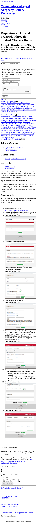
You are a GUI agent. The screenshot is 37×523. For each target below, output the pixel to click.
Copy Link (16, 139)
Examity (26, 120)
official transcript (10, 167)
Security (32, 106)
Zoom (12, 137)
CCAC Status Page (19, 118)
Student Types (5, 110)
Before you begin (10, 149)
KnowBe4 (4, 123)
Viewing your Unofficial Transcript (15, 159)
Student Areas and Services (24, 108)
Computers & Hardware (8, 104)
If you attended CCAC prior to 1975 (15, 147)
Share (9, 139)
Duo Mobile (14, 120)
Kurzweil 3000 (11, 123)
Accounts (3, 103)
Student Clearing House (8, 115)
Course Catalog (5, 120)
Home (2, 99)
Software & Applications (8, 101)
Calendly (23, 116)
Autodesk (18, 116)
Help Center (18, 122)
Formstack (32, 120)
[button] (18, 18)
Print (4, 139)
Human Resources (24, 106)
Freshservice (15, 106)
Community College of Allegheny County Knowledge (15, 9)
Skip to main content (7, 1)
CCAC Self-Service (7, 118)
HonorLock (26, 122)
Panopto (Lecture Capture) (9, 130)
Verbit (24, 135)
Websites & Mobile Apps (17, 110)
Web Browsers (5, 137)
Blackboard (10, 103)
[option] (18, 20)
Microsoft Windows (7, 127)
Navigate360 (17, 127)
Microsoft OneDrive (15, 125)
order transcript (9, 168)
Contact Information (11, 150)
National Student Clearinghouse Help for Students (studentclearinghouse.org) (17, 461)
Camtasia (29, 116)
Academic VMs (5, 116)
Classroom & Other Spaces (22, 103)
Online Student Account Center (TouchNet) (21, 129)
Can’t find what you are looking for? (12, 488)
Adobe (13, 116)
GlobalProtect (5, 122)
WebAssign (29, 135)
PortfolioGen (12, 132)
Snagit (20, 134)
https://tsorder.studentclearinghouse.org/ (16, 210)
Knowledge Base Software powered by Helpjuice (18, 521)
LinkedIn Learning (22, 123)
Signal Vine (14, 134)
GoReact (12, 122)
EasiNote (21, 120)
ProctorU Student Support (24, 132)
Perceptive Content (22, 130)
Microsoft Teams (26, 125)
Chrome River (29, 118)
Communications (21, 104)
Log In (3, 28)
